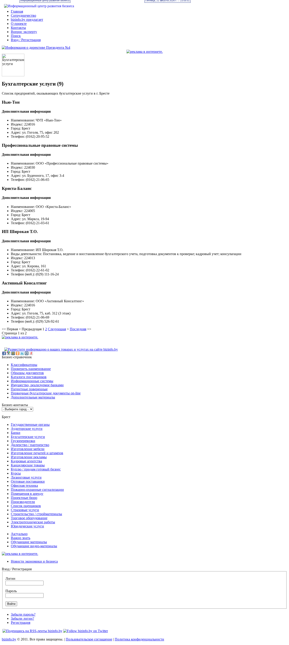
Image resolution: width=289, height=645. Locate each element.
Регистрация (20, 622)
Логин (10, 578)
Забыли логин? (22, 618)
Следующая (57, 329)
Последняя (78, 329)
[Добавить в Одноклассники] (17, 353)
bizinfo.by (9, 639)
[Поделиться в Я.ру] (31, 353)
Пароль (11, 591)
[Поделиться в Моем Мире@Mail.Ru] (13, 353)
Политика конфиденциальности (139, 639)
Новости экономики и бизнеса (34, 561)
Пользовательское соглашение (89, 639)
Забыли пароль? (23, 614)
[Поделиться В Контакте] (26, 353)
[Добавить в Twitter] (22, 353)
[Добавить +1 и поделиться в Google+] (8, 353)
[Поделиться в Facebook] (4, 353)
